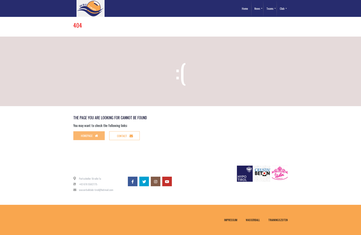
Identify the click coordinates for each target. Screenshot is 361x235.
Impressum (230, 220)
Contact (122, 136)
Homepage (87, 136)
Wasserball (253, 220)
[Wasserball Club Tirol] (90, 8)
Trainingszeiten (278, 220)
